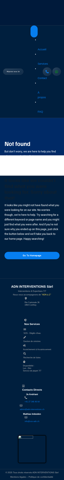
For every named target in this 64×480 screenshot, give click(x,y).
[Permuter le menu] (34, 31)
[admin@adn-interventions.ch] (21, 405)
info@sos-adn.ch (32, 421)
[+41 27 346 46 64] (26, 397)
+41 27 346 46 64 (32, 402)
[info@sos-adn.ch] (26, 417)
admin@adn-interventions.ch (32, 409)
